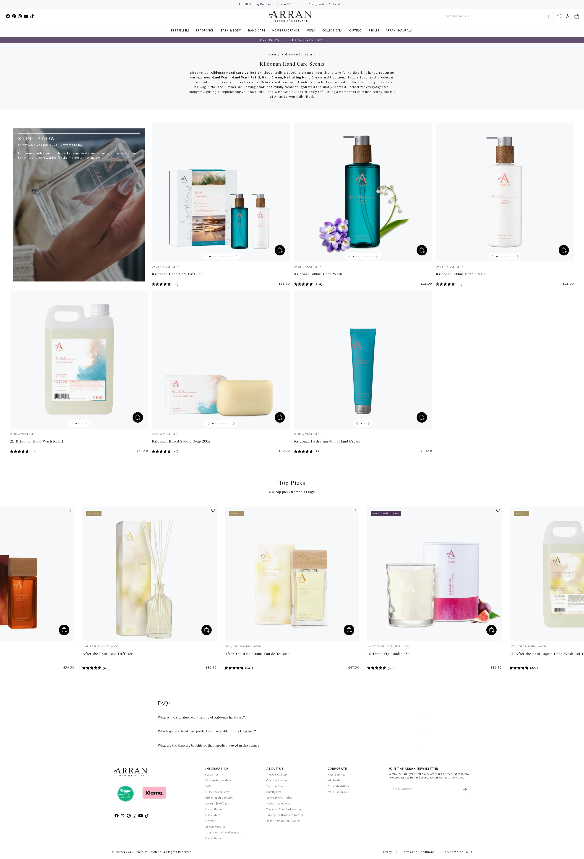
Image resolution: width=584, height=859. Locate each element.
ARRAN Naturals (399, 30)
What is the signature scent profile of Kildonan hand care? (201, 717)
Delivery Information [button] (218, 780)
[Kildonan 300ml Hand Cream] (505, 192)
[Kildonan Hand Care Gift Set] (221, 192)
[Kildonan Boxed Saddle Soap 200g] (221, 360)
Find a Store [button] (212, 815)
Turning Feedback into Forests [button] (284, 815)
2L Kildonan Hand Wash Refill (36, 441)
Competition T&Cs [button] (458, 852)
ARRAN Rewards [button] (215, 827)
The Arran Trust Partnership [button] (283, 809)
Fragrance (205, 30)
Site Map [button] (210, 821)
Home (272, 55)
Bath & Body (231, 30)
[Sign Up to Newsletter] (464, 789)
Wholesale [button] (334, 780)
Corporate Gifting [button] (338, 786)
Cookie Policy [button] (213, 838)
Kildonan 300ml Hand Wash (318, 273)
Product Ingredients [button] (278, 804)
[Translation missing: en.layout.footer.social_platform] (8, 16)
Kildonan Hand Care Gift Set (177, 273)
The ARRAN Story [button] (277, 775)
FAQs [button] (208, 786)
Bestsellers (180, 30)
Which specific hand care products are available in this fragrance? (207, 731)
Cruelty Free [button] (274, 792)
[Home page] (290, 16)
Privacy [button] (387, 852)
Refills (374, 30)
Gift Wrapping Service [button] (219, 798)
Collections (332, 30)
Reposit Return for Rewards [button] (283, 821)
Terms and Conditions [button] (418, 852)
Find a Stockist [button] (214, 809)
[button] (576, 16)
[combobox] (494, 16)
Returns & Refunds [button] (217, 804)
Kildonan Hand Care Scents (298, 55)
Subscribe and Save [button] (217, 792)
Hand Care (257, 30)
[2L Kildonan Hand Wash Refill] (79, 360)
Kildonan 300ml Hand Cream (461, 273)
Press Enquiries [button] (337, 792)
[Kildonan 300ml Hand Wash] (363, 192)
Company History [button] (277, 780)
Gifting (355, 30)
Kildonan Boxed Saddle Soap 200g (181, 441)
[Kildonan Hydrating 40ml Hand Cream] (363, 360)
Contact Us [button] (212, 775)
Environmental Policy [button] (279, 798)
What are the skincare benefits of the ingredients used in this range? (208, 745)
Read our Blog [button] (274, 786)
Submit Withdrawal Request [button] (223, 833)
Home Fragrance (286, 30)
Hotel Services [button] (336, 775)
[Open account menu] (568, 16)
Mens (311, 30)
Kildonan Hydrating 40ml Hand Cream (327, 441)
